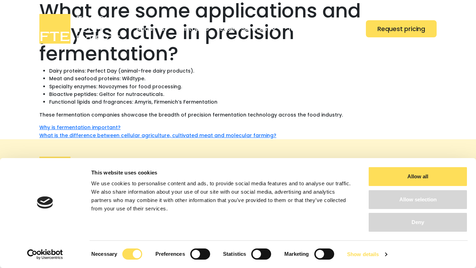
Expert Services (243, 28)
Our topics (192, 28)
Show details (363, 254)
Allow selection (418, 199)
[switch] (200, 254)
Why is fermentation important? (80, 127)
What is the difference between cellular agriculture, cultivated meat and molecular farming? (157, 135)
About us (150, 28)
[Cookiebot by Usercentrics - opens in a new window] (45, 254)
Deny (418, 222)
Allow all (417, 176)
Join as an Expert (313, 28)
